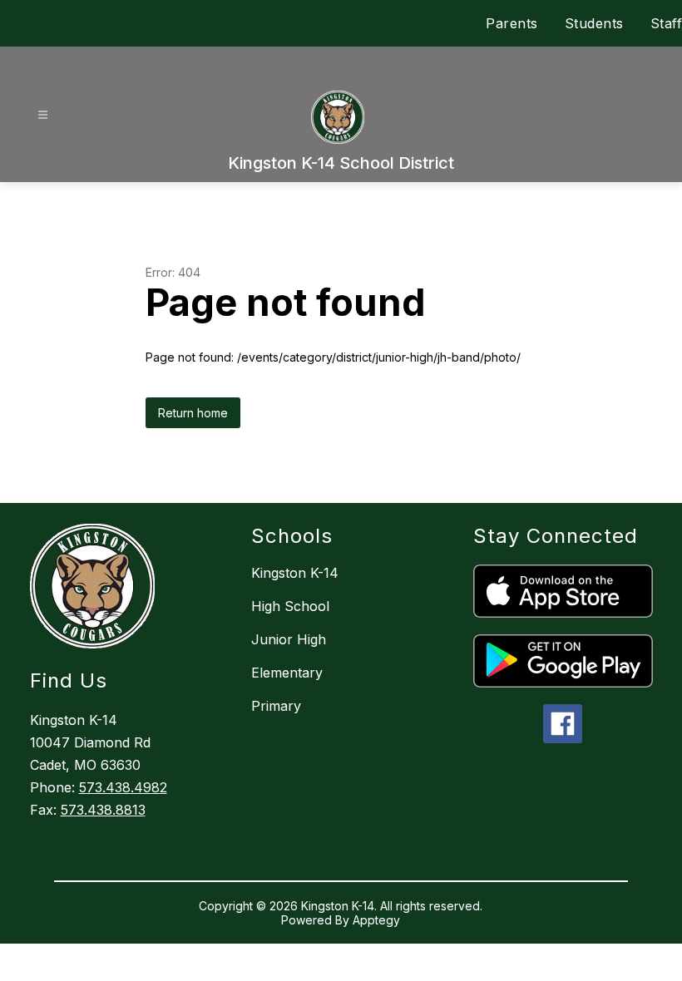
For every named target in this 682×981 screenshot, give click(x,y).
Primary (276, 706)
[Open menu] (42, 115)
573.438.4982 (123, 787)
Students (594, 23)
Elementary (287, 672)
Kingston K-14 (295, 572)
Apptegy (376, 920)
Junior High (288, 639)
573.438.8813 (103, 809)
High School (290, 606)
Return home (193, 413)
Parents (512, 23)
